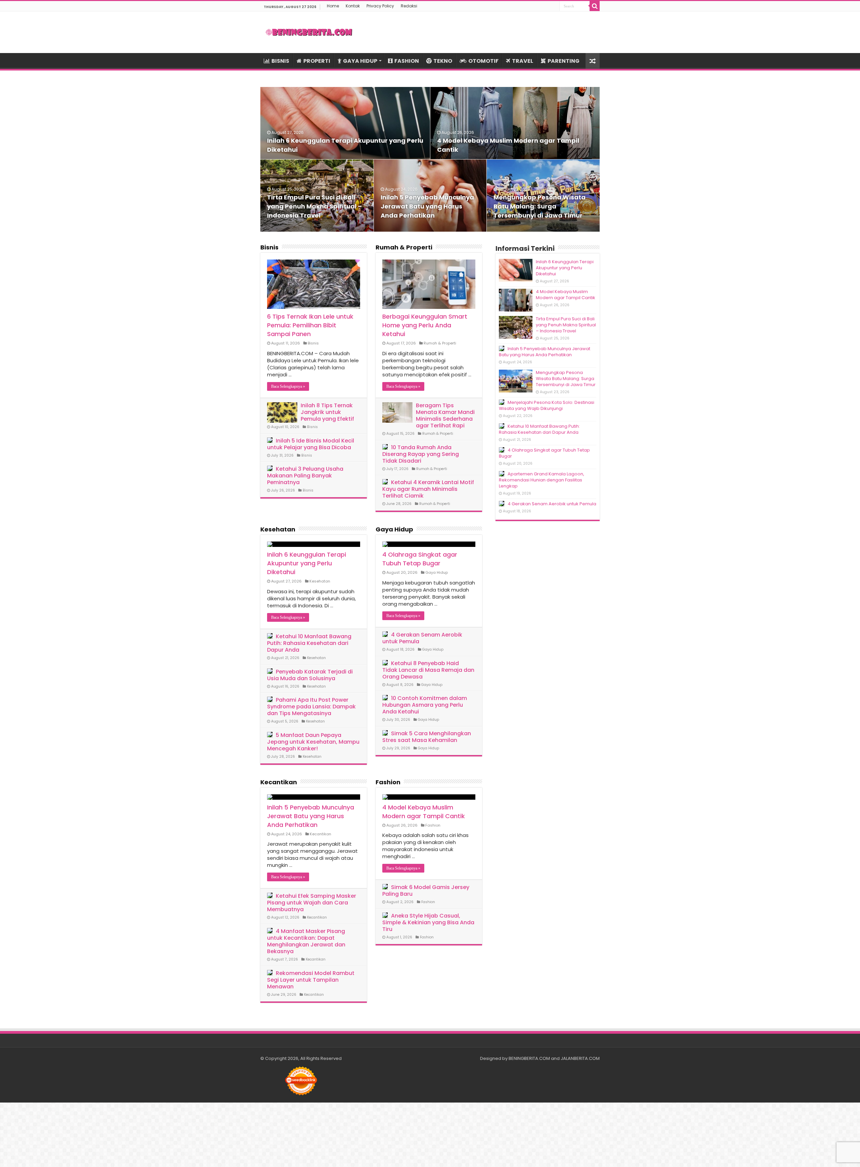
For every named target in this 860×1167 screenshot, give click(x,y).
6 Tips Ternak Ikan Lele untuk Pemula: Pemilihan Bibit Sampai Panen (310, 325)
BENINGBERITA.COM (529, 1058)
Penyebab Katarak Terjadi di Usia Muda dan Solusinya (310, 675)
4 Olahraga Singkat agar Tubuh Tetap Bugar (419, 558)
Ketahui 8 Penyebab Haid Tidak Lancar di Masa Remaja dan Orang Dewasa (428, 670)
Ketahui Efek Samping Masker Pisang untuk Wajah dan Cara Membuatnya (311, 902)
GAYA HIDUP (360, 61)
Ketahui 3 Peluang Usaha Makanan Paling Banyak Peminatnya (305, 475)
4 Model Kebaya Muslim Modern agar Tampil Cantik (423, 811)
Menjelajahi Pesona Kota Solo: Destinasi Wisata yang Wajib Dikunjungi (546, 405)
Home (333, 6)
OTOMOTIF (483, 61)
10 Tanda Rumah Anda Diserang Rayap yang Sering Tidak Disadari (420, 454)
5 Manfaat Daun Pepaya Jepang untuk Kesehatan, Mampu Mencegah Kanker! (313, 741)
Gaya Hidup (394, 529)
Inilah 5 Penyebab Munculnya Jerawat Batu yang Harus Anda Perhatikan (427, 206)
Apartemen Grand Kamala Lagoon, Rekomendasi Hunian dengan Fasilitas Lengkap (541, 480)
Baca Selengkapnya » (288, 386)
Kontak (353, 6)
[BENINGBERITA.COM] (309, 32)
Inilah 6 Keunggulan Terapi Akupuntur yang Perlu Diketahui (306, 563)
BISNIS (280, 61)
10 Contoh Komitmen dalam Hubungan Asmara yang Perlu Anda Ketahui (424, 704)
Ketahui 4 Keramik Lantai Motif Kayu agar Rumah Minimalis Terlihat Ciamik (428, 489)
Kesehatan (277, 529)
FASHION (406, 61)
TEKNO (442, 61)
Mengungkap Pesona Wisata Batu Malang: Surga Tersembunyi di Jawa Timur (539, 206)
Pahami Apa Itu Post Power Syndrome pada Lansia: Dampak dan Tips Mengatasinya (311, 706)
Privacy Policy (380, 6)
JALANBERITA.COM (580, 1058)
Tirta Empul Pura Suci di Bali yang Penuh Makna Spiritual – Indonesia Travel (314, 206)
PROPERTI (316, 61)
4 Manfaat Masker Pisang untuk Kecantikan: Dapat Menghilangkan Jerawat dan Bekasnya (306, 941)
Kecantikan (278, 782)
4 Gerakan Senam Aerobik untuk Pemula (422, 638)
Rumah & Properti (404, 247)
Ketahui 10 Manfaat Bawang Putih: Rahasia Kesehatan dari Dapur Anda (309, 643)
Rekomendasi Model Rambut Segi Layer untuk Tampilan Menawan (310, 979)
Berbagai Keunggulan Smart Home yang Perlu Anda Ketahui (424, 325)
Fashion (388, 782)
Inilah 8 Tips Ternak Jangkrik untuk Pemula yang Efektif (327, 412)
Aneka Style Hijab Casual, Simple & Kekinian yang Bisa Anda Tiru (428, 922)
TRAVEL (522, 61)
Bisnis (269, 247)
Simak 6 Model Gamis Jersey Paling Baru (425, 890)
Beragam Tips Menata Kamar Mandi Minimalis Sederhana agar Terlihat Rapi (445, 415)
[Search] (595, 6)
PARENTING (563, 61)
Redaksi (409, 6)
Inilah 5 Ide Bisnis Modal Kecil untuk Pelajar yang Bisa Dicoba (310, 444)
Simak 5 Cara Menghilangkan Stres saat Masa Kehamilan (426, 737)
